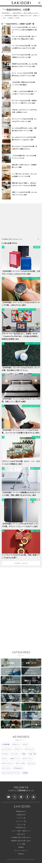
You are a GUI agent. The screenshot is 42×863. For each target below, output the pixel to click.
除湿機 (25, 773)
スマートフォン (28, 758)
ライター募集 (21, 844)
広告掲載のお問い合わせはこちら (12, 239)
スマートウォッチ (8, 763)
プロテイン (17, 744)
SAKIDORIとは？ (21, 827)
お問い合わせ (21, 834)
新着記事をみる (21, 811)
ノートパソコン (7, 749)
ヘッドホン (15, 754)
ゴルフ (26, 744)
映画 (24, 754)
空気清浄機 (6, 744)
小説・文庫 (33, 754)
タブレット (19, 749)
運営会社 (21, 854)
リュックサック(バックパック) (11, 773)
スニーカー (32, 763)
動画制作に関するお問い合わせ (21, 841)
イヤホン (5, 754)
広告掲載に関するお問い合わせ (21, 837)
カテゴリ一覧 (21, 818)
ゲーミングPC (21, 763)
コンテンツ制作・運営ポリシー (21, 831)
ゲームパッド (29, 749)
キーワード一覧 (21, 821)
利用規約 (21, 847)
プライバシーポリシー (21, 850)
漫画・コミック (15, 758)
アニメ (5, 758)
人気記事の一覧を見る (21, 563)
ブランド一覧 (21, 824)
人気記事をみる (21, 814)
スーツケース (6, 768)
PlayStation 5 (18, 768)
